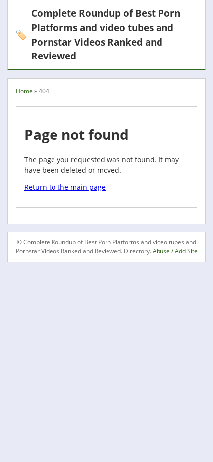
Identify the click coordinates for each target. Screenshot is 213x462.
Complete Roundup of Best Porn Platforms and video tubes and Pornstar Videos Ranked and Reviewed (97, 34)
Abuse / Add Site (175, 251)
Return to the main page (65, 187)
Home (24, 91)
